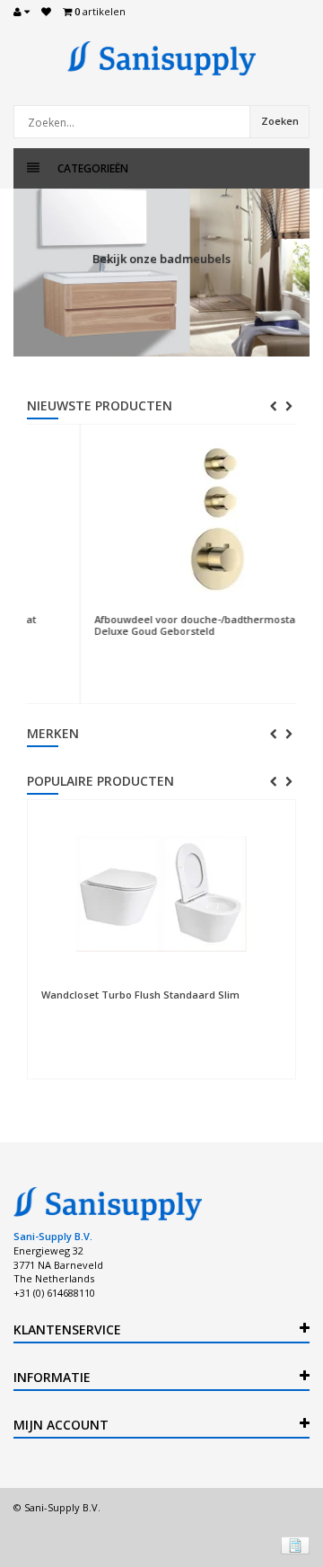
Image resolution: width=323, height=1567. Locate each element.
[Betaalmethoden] (295, 1545)
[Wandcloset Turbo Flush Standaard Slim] (161, 894)
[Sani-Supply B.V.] (161, 58)
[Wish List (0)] (46, 11)
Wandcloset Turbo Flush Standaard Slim (140, 994)
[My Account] (21, 11)
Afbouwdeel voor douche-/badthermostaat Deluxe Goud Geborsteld (159, 625)
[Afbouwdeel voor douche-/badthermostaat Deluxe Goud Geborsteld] (174, 519)
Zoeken (280, 121)
